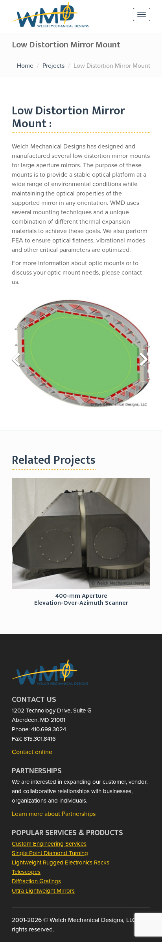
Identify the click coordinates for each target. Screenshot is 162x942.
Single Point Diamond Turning (50, 853)
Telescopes (26, 871)
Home (25, 66)
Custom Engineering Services (49, 843)
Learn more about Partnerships (54, 814)
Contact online (32, 752)
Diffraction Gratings (36, 881)
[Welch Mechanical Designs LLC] (50, 11)
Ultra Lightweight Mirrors (43, 890)
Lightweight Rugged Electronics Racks (60, 862)
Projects (53, 66)
